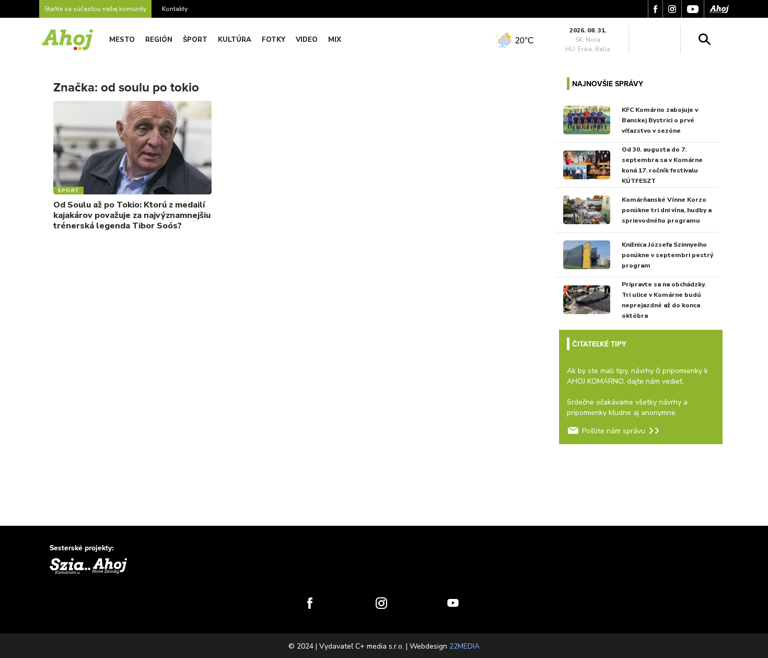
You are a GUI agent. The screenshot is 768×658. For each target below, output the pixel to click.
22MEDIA (464, 646)
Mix (334, 39)
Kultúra (234, 39)
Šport (195, 39)
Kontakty (175, 9)
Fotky (273, 39)
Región (158, 39)
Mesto (122, 39)
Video (307, 39)
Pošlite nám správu (613, 431)
